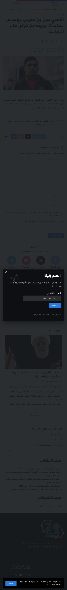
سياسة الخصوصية (27, 582)
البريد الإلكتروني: (53, 293)
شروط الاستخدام (53, 585)
